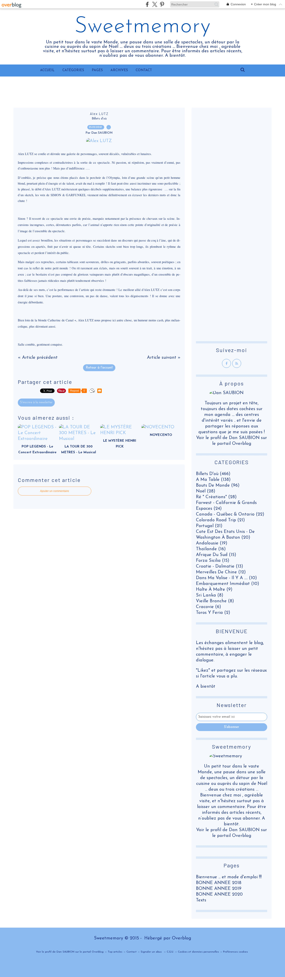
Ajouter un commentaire (54, 491)
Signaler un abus (152, 952)
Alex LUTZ (99, 114)
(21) (220, 520)
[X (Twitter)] (154, 4)
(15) (216, 555)
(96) (218, 485)
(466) (213, 474)
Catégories (73, 70)
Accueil (47, 70)
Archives (119, 70)
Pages (97, 70)
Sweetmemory (142, 27)
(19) (211, 543)
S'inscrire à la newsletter (36, 402)
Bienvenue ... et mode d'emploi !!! (229, 877)
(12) (221, 572)
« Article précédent (38, 357)
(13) (219, 566)
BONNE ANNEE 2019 (218, 888)
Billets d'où (99, 118)
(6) (208, 607)
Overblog (181, 938)
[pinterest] (162, 4)
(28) (205, 491)
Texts (201, 900)
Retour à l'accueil (99, 367)
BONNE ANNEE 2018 (218, 883)
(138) (213, 479)
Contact (144, 70)
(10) (226, 578)
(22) (230, 514)
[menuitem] (47, 70)
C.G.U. (170, 952)
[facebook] (147, 4)
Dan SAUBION (244, 830)
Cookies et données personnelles (198, 952)
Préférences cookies (235, 952)
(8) (209, 595)
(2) (213, 612)
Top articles (115, 952)
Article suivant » (163, 357)
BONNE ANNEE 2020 (219, 894)
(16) (211, 549)
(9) (214, 589)
